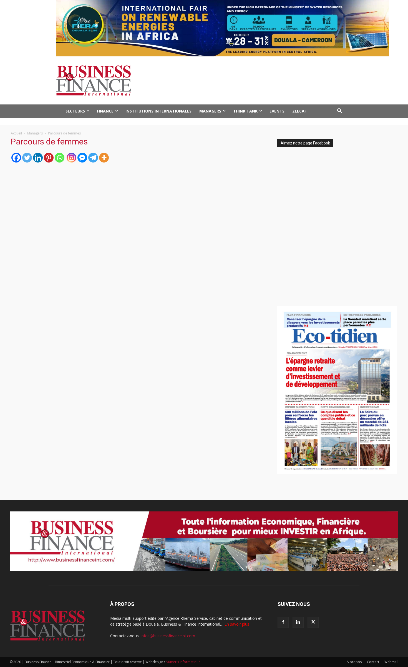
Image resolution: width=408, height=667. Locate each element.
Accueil (16, 133)
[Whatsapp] (59, 158)
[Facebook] (16, 158)
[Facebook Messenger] (82, 158)
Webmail (391, 661)
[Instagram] (71, 158)
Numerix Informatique (183, 661)
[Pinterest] (49, 158)
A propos (354, 661)
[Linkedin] (38, 158)
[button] (339, 111)
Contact (373, 661)
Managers (35, 133)
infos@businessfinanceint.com (168, 635)
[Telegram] (93, 158)
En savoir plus (237, 624)
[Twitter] (27, 158)
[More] (104, 158)
